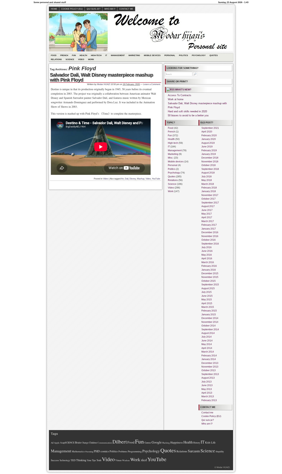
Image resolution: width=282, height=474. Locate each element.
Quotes (213, 55)
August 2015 (208, 288)
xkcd (144, 460)
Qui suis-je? (93, 9)
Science (70, 59)
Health (83, 55)
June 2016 (207, 251)
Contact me (126, 9)
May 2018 (206, 180)
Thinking (81, 460)
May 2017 (206, 213)
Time (89, 460)
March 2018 (207, 184)
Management (118, 55)
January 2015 (208, 314)
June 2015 (207, 296)
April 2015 (206, 303)
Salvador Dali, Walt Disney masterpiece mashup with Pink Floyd (101, 77)
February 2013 (209, 400)
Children (93, 442)
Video (81, 59)
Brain (78, 442)
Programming (135, 451)
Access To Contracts (179, 95)
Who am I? (109, 9)
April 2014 (206, 348)
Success (55, 460)
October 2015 (208, 281)
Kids (207, 442)
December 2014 (209, 318)
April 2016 (206, 258)
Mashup (140, 179)
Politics (183, 55)
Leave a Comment (151, 84)
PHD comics (101, 451)
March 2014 (207, 351)
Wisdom (126, 460)
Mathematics (78, 451)
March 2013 (207, 396)
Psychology (199, 55)
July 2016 (206, 247)
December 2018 (209, 157)
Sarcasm (194, 450)
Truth (98, 460)
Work (91, 59)
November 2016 (209, 236)
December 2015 (209, 273)
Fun (74, 55)
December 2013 (209, 363)
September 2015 (210, 284)
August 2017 (208, 206)
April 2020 (206, 131)
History (196, 442)
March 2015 (207, 307)
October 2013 (208, 370)
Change (85, 442)
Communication (104, 442)
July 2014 (206, 336)
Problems (122, 451)
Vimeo (118, 460)
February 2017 (209, 225)
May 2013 (206, 389)
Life (213, 442)
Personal (169, 55)
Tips (94, 460)
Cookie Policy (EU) (72, 9)
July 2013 (206, 381)
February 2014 (209, 355)
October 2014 (208, 325)
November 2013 (209, 366)
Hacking (166, 442)
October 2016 (208, 240)
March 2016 (207, 262)
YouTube (156, 179)
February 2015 (209, 310)
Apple (56, 442)
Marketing (134, 55)
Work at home (175, 99)
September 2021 (210, 128)
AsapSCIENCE (67, 442)
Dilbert (119, 441)
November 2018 (209, 161)
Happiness (176, 442)
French (64, 55)
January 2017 (208, 228)
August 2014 (208, 333)
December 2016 (209, 232)
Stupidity (220, 451)
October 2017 (208, 198)
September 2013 (210, 374)
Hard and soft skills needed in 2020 (187, 111)
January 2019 (208, 154)
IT (106, 55)
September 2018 (210, 169)
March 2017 (207, 221)
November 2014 (209, 322)
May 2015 (206, 299)
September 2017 (210, 202)
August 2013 (208, 378)
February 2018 (209, 187)
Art (122, 179)
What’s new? (183, 89)
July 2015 (206, 292)
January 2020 (208, 139)
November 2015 (209, 277)
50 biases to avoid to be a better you (188, 115)
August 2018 (208, 172)
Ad (52, 442)
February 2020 (209, 135)
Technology (64, 460)
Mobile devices (152, 55)
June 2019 (207, 146)
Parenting (89, 451)
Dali (126, 179)
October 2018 (208, 165)
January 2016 (208, 269)
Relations (56, 59)
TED (73, 460)
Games (147, 442)
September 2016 (210, 243)
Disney (132, 179)
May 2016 (206, 255)
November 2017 (209, 195)
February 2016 (209, 266)
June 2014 (207, 340)
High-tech (96, 55)
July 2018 (206, 176)
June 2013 (207, 385)
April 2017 (206, 217)
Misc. (170, 157)
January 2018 (208, 191)
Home (54, 9)
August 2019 (208, 143)
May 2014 (206, 344)
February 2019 (209, 150)
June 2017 (207, 210)
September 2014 (210, 329)
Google (157, 442)
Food (53, 55)
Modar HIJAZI (103, 84)
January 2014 (208, 359)
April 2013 (206, 392)
